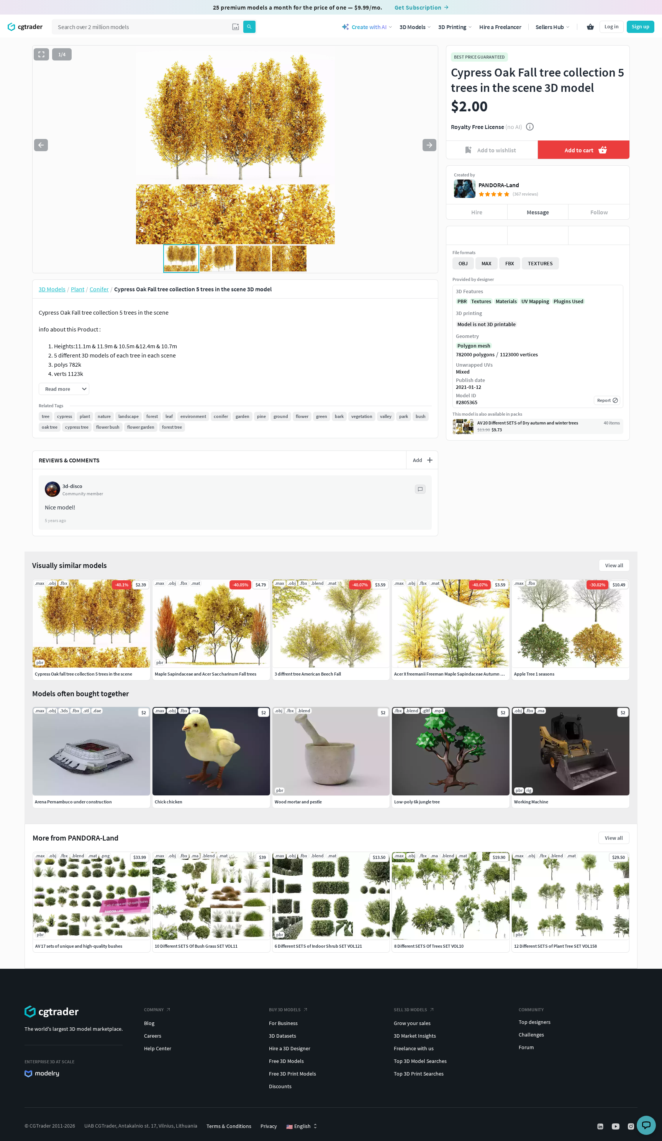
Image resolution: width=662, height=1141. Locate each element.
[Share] (599, 235)
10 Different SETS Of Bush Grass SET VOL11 (196, 946)
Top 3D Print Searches (419, 1073)
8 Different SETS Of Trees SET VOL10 (429, 946)
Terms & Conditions (228, 1126)
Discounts (280, 1086)
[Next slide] (429, 145)
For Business (283, 1023)
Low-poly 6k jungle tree (417, 802)
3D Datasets (282, 1035)
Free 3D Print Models (292, 1073)
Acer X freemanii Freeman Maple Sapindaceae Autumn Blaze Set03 (458, 674)
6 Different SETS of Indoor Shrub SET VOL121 (318, 946)
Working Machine (531, 802)
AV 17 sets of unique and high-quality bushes (78, 946)
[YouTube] (616, 1126)
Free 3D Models (286, 1061)
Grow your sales (412, 1023)
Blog (149, 1023)
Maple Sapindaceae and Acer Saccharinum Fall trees (205, 674)
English (298, 1126)
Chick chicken (168, 802)
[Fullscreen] (41, 54)
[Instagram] (631, 1126)
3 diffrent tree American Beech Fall (308, 674)
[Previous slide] (41, 145)
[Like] (476, 235)
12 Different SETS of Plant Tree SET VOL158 (555, 946)
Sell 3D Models (410, 1009)
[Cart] (590, 27)
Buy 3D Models (285, 1009)
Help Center (157, 1048)
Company (154, 1009)
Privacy (269, 1126)
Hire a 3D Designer (289, 1048)
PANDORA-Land (498, 185)
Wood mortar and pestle (298, 802)
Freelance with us (414, 1048)
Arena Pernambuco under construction (73, 802)
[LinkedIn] (601, 1126)
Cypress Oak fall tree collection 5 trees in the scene (83, 674)
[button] (235, 27)
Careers (152, 1035)
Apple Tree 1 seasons (534, 674)
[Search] (249, 27)
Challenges (531, 1034)
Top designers (535, 1022)
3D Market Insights (415, 1035)
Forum (526, 1047)
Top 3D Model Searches (420, 1061)
